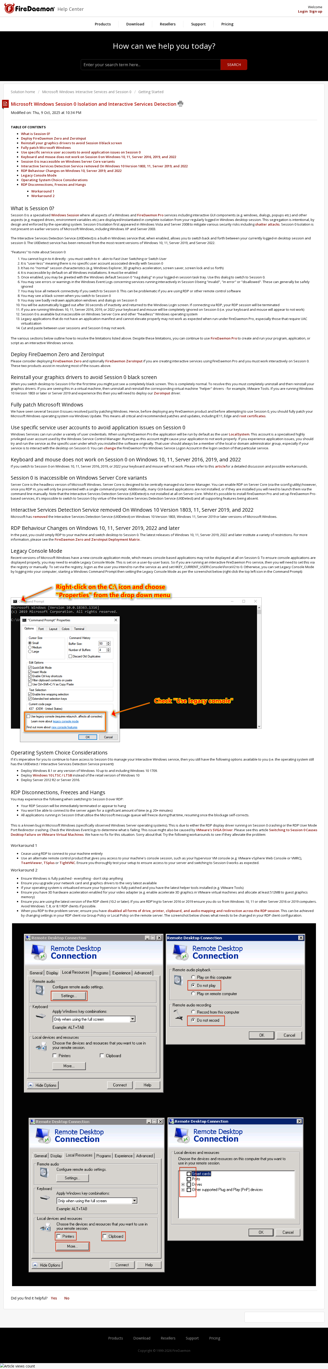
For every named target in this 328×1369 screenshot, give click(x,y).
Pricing (227, 24)
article (220, 466)
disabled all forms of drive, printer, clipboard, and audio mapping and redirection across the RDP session (193, 910)
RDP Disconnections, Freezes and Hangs (53, 184)
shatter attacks (267, 224)
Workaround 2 (42, 195)
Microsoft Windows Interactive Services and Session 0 (86, 91)
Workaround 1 (42, 191)
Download (135, 24)
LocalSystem (239, 434)
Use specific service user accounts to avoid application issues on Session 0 (80, 152)
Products (103, 24)
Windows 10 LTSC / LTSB (52, 775)
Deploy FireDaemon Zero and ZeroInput (53, 138)
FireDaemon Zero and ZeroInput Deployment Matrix (97, 539)
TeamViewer (31, 862)
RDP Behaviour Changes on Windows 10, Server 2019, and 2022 (71, 170)
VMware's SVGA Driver (214, 830)
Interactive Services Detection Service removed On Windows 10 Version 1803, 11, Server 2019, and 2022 (104, 166)
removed (40, 516)
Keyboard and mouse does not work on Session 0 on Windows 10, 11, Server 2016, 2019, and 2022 (98, 156)
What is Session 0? (35, 133)
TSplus (49, 862)
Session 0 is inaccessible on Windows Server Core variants (68, 161)
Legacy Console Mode (39, 175)
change (110, 448)
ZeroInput (162, 393)
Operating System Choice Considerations (54, 180)
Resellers (168, 24)
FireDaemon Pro (150, 215)
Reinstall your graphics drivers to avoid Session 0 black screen (71, 143)
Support (198, 24)
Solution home (23, 91)
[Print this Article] (180, 103)
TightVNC (67, 862)
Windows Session (65, 215)
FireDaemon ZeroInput (123, 361)
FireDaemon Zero (67, 361)
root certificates (252, 416)
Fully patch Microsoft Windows (46, 147)
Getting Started (150, 91)
